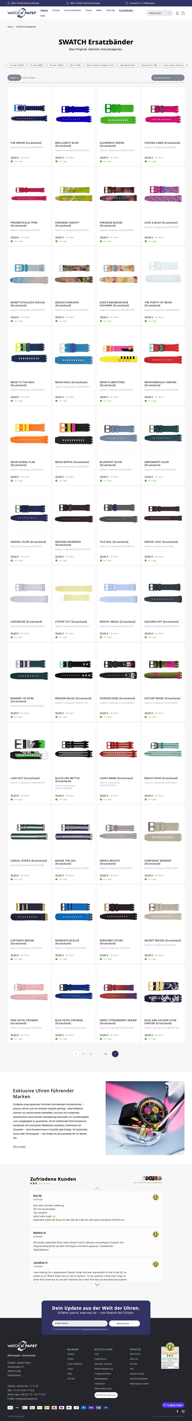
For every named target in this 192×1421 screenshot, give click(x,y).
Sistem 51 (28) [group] (149, 65)
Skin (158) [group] (75, 65)
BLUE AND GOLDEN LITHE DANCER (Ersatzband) (160, 1022)
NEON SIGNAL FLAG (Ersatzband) (22, 464)
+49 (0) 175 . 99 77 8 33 (32, 1394)
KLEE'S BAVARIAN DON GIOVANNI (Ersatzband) (114, 304)
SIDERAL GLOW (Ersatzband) (28, 541)
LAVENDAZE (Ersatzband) (26, 621)
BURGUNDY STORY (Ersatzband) (111, 942)
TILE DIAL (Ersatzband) (114, 541)
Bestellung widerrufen (106, 1395)
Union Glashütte (74, 1364)
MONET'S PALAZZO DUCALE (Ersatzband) (27, 304)
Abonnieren (123, 1323)
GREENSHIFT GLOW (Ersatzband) (156, 464)
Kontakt (133, 1364)
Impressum (99, 1383)
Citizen (70, 1359)
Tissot (70, 1369)
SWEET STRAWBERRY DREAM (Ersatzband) (118, 1022)
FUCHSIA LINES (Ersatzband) (162, 142)
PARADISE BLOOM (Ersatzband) (111, 224)
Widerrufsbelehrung (103, 1369)
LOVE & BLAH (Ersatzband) (161, 222)
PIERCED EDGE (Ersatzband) (117, 698)
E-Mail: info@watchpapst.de (22, 1398)
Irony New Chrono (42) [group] (176, 65)
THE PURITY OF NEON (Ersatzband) (158, 304)
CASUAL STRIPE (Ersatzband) (28, 860)
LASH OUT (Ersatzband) (25, 778)
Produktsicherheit (102, 1374)
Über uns (134, 1359)
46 (106, 1054)
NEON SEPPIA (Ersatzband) (72, 462)
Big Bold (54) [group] (127, 65)
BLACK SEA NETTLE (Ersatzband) (67, 780)
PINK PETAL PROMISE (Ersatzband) (24, 1022)
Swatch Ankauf (137, 1374)
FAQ (132, 1369)
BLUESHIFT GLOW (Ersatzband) (111, 464)
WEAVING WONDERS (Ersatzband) (68, 543)
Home (10, 27)
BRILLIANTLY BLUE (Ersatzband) (67, 144)
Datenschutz (100, 1359)
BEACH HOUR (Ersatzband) (161, 778)
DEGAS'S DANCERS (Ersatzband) (67, 304)
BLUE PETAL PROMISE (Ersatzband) (69, 1022)
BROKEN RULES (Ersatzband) (73, 698)
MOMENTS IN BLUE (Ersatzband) (67, 942)
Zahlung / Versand (103, 1364)
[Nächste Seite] (115, 1054)
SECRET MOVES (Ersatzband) (162, 940)
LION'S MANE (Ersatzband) (116, 778)
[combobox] (159, 13)
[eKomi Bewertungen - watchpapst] (170, 1356)
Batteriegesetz (101, 1378)
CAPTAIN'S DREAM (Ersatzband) (22, 942)
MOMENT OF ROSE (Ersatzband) (22, 700)
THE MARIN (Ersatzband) (26, 142)
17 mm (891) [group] (36, 65)
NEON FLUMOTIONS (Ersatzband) (112, 384)
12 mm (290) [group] (17, 65)
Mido (69, 1374)
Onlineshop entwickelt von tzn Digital (168, 1416)
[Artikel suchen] (169, 13)
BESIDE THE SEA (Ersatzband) (65, 862)
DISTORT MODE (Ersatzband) (162, 698)
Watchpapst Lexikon (139, 1383)
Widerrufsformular (103, 1388)
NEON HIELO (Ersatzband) (71, 382)
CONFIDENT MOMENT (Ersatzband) (158, 862)
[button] (44, 10)
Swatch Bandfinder (139, 1378)
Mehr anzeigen (19, 1146)
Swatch (70, 1354)
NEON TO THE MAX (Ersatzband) (22, 384)
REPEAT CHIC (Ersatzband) (161, 541)
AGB (96, 1354)
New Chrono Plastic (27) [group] (100, 65)
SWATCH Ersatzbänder (26, 27)
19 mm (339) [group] (56, 65)
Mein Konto (135, 1354)
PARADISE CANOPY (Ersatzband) (67, 224)
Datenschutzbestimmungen (94, 1329)
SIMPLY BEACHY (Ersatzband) (110, 862)
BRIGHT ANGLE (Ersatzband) (118, 621)
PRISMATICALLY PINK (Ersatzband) (24, 224)
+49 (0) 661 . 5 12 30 (27, 1386)
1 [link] (76, 1054)
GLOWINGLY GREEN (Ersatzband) (112, 144)
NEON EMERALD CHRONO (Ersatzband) (160, 384)
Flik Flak (71, 1378)
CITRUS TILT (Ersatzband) (71, 621)
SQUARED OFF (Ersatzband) (161, 621)
